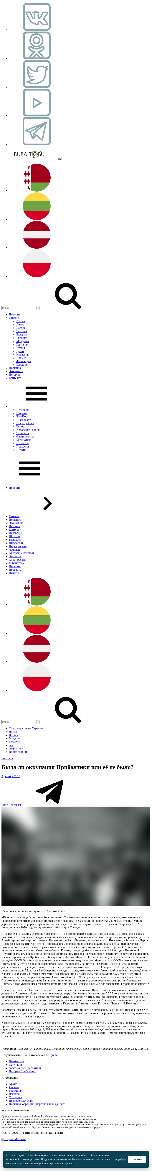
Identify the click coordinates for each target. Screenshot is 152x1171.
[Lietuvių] (37, 219)
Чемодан (21, 426)
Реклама (14, 1087)
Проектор (22, 443)
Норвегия (22, 354)
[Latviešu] (37, 247)
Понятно (137, 1159)
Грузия (20, 347)
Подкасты (22, 446)
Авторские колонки (28, 429)
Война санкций (19, 751)
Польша (21, 357)
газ (11, 745)
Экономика (16, 371)
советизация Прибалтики (25, 1068)
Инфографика (25, 423)
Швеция (21, 364)
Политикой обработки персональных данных (48, 1163)
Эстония (21, 331)
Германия (22, 344)
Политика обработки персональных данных (37, 1104)
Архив (13, 1084)
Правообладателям (21, 1100)
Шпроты (21, 413)
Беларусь (22, 334)
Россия (20, 321)
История (14, 374)
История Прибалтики (22, 1071)
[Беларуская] (37, 190)
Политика (15, 367)
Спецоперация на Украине (26, 728)
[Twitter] (37, 86)
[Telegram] (37, 144)
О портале (15, 1097)
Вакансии (15, 1094)
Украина (21, 337)
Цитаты (21, 449)
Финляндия (23, 361)
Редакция (15, 1090)
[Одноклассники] (37, 58)
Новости (14, 314)
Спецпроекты (25, 436)
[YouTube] (37, 115)
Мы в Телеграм (11, 804)
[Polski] (37, 276)
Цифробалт (23, 419)
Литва (20, 324)
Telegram (51, 1055)
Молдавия (22, 341)
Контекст (15, 377)
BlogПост (22, 416)
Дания (20, 351)
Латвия (20, 327)
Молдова (14, 738)
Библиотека (23, 439)
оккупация (15, 1064)
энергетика (16, 748)
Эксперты (22, 433)
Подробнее (120, 1159)
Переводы (22, 409)
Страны (14, 317)
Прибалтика (16, 1061)
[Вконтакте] (37, 29)
